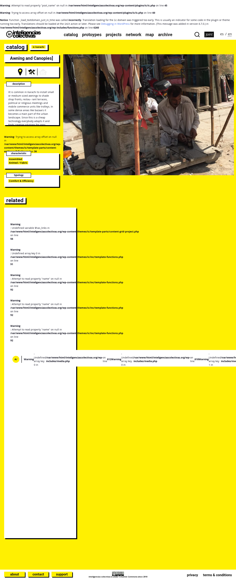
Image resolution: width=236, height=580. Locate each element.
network (133, 34)
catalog (71, 34)
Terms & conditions (217, 575)
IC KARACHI (38, 47)
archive (165, 34)
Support (62, 574)
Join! (209, 34)
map (149, 34)
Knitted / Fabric (18, 162)
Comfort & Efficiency (21, 181)
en (230, 34)
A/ (16, 359)
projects (114, 34)
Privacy (192, 575)
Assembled (15, 159)
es (222, 34)
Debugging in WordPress (115, 23)
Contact (38, 574)
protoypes (92, 34)
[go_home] (23, 36)
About (14, 574)
